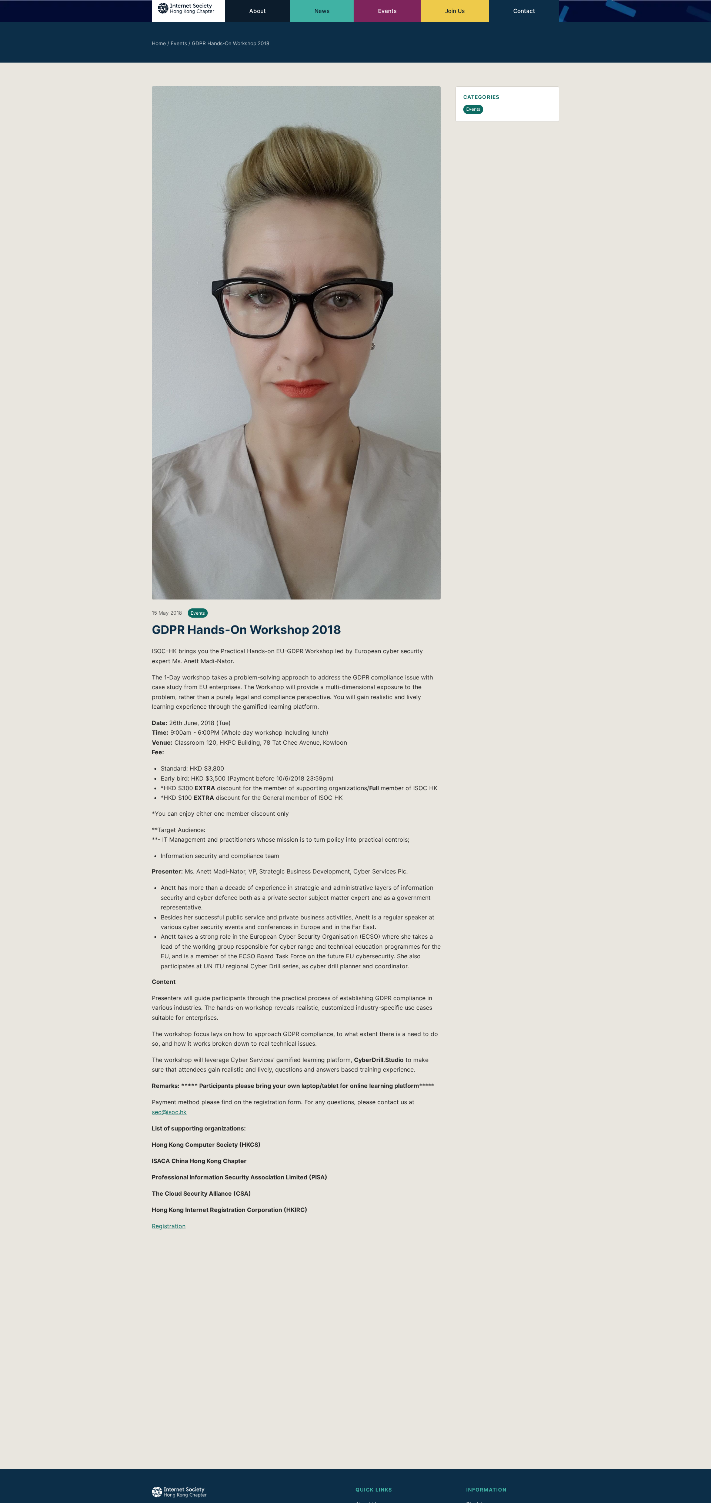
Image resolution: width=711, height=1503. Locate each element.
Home (159, 43)
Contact (524, 10)
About (257, 10)
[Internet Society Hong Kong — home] (188, 11)
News (322, 10)
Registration (169, 1226)
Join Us (455, 10)
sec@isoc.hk (169, 1112)
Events (387, 10)
